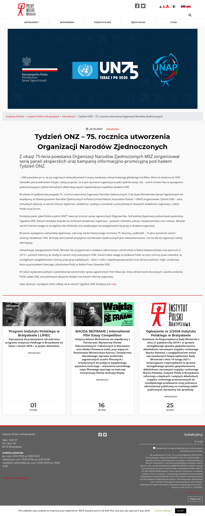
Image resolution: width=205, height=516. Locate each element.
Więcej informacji (195, 492)
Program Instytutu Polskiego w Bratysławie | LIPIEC (34, 333)
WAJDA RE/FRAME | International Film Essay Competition (102, 333)
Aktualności (31, 22)
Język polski (138, 22)
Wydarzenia (67, 22)
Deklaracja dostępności (15, 478)
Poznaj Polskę (102, 22)
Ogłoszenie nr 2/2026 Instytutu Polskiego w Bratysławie (171, 333)
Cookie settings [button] (162, 510)
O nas (173, 22)
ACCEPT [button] (180, 510)
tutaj (113, 284)
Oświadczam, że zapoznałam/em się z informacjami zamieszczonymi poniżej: (179, 449)
